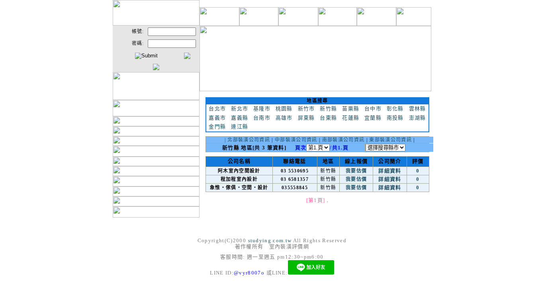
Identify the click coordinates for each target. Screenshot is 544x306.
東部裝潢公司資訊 (390, 140)
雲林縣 (417, 109)
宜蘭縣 (373, 118)
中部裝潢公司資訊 (296, 140)
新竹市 (306, 109)
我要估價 (356, 171)
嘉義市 (217, 118)
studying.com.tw (270, 240)
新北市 (239, 109)
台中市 (373, 109)
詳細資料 (389, 171)
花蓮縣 (350, 118)
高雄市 (284, 118)
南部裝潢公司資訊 (343, 140)
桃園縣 (284, 109)
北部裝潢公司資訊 (248, 140)
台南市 (261, 118)
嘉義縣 (239, 118)
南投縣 (395, 118)
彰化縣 (395, 109)
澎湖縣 (417, 118)
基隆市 (261, 109)
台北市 (217, 109)
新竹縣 (328, 109)
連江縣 (239, 126)
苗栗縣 (350, 109)
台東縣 (328, 118)
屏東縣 (306, 118)
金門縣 (217, 126)
